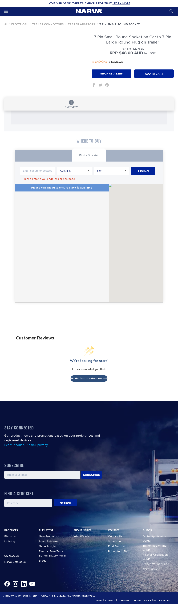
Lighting (9, 541)
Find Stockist (116, 546)
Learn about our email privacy (26, 445)
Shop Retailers (111, 73)
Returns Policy (162, 601)
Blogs (42, 560)
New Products (48, 536)
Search (65, 503)
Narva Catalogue (15, 562)
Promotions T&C (118, 551)
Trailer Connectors (48, 24)
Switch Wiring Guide (156, 564)
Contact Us (115, 536)
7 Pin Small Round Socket (119, 24)
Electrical (19, 24)
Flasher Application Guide (155, 556)
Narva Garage (151, 569)
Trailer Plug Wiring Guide (155, 547)
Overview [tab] (71, 107)
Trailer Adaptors (81, 24)
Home (99, 601)
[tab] (88, 155)
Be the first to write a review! (89, 378)
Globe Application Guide (154, 538)
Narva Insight (47, 546)
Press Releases (48, 541)
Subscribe (114, 541)
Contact (110, 601)
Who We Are (82, 536)
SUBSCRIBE (91, 474)
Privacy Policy (142, 601)
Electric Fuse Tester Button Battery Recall (53, 553)
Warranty (125, 601)
